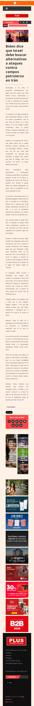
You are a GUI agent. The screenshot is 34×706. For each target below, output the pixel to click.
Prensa (9, 84)
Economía (25, 25)
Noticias (12, 25)
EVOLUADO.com (22, 671)
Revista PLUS (15, 697)
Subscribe (10, 702)
